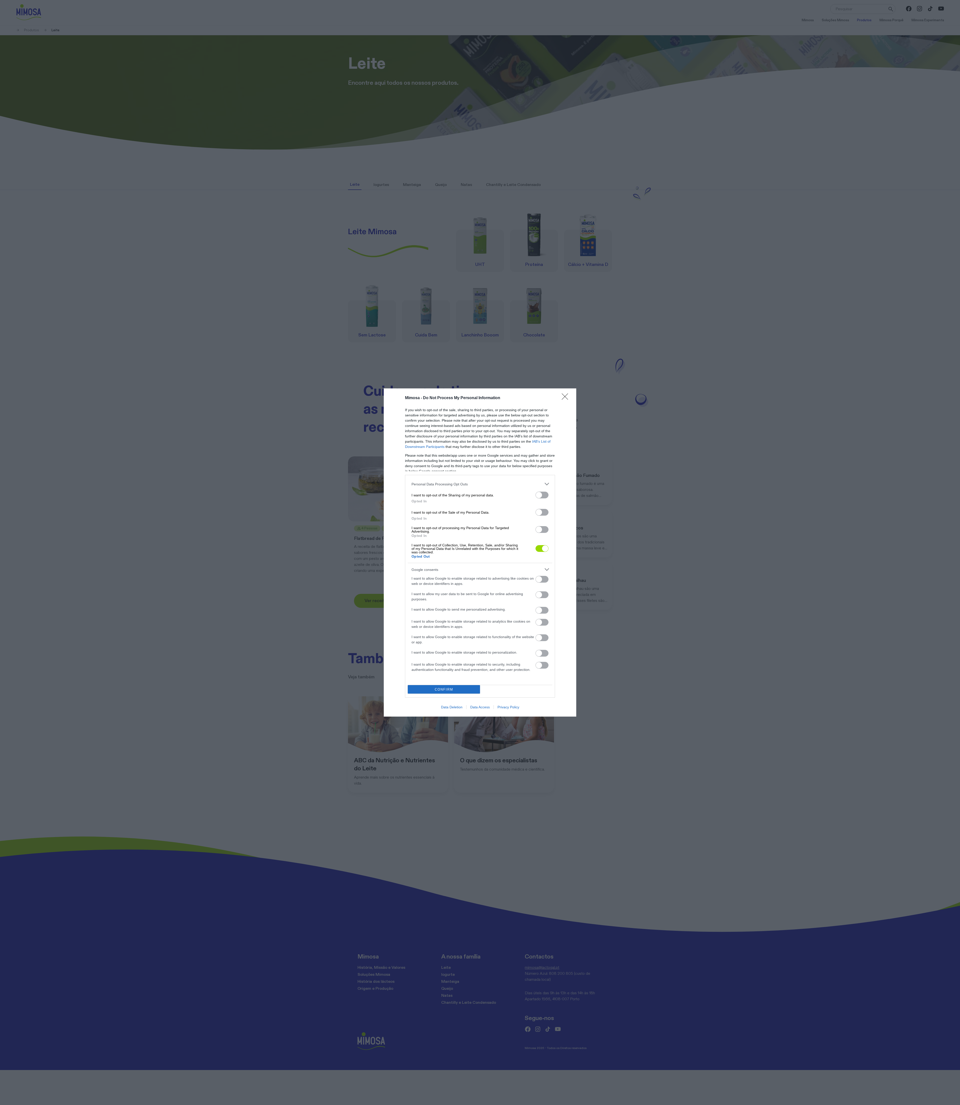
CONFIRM (444, 689)
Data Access (480, 707)
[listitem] (480, 484)
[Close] (566, 398)
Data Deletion (451, 707)
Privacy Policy (508, 707)
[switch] (542, 495)
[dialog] (480, 552)
